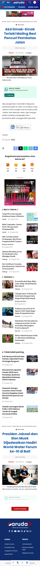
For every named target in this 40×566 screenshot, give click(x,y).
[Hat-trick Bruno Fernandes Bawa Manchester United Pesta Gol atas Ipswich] (32, 267)
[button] (4, 2)
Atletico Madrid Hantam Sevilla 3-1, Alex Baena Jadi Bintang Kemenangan (26, 338)
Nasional (9, 21)
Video (13, 140)
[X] (12, 531)
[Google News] (18, 531)
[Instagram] (21, 531)
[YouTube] (15, 531)
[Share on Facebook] (13, 562)
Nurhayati (11, 462)
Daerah (4, 219)
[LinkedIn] (27, 531)
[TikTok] (24, 531)
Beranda (4, 21)
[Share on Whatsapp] (25, 148)
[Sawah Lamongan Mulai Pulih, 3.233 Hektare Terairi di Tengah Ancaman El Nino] (32, 408)
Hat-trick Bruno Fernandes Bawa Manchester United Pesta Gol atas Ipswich (13, 266)
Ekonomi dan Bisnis (7, 244)
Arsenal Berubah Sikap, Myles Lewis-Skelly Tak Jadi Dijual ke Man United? (26, 283)
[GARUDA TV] (20, 2)
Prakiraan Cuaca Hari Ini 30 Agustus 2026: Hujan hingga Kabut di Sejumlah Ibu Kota (25, 311)
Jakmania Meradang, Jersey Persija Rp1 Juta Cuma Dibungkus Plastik (12, 254)
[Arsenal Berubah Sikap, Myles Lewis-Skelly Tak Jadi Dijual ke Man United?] (7, 284)
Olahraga (4, 259)
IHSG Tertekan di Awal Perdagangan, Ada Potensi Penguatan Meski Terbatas (12, 239)
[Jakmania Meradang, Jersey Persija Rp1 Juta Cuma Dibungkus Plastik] (32, 254)
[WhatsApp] (30, 531)
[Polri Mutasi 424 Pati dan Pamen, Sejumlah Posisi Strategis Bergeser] (32, 358)
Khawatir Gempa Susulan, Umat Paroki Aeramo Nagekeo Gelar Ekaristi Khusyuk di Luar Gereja (12, 393)
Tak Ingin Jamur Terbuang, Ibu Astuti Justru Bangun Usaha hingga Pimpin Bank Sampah (25, 296)
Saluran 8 (11, 53)
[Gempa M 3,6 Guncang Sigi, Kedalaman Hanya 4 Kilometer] (32, 217)
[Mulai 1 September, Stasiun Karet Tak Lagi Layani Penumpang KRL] (32, 227)
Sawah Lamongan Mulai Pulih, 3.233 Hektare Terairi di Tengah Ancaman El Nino (13, 410)
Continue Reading (20, 509)
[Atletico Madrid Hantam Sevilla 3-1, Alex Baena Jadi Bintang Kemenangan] (7, 338)
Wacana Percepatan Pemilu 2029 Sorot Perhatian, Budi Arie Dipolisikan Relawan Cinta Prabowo (11, 375)
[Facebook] (9, 531)
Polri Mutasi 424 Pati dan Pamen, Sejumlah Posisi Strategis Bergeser (13, 359)
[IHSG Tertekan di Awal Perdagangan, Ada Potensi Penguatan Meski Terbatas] (32, 240)
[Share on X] (17, 562)
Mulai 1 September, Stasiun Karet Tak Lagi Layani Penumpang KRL (12, 227)
